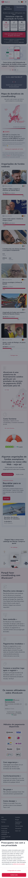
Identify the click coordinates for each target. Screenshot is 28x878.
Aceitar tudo (14, 875)
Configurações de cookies (14, 870)
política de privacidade (19, 864)
